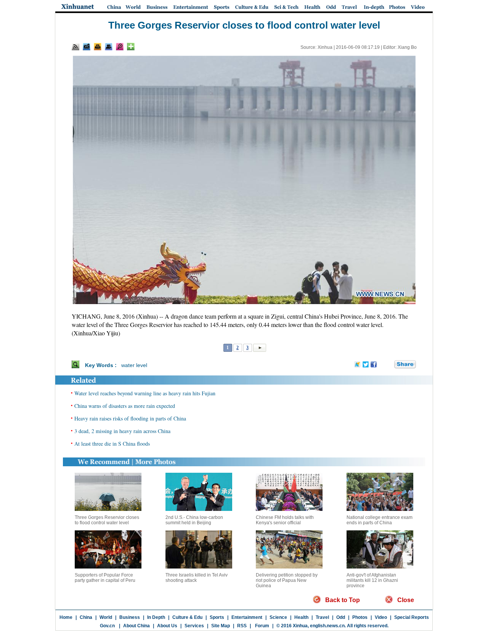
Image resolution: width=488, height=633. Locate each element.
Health (301, 617)
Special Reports (411, 617)
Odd (340, 617)
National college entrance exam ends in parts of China (380, 520)
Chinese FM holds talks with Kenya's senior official (285, 520)
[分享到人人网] (389, 364)
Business (129, 617)
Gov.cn (107, 625)
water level (134, 365)
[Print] (97, 46)
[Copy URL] (108, 46)
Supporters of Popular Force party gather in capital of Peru (105, 577)
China (86, 617)
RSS (242, 625)
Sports (217, 617)
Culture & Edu (187, 617)
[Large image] (120, 46)
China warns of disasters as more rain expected (124, 405)
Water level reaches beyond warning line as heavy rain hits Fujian (144, 393)
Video (381, 617)
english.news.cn (327, 625)
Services (194, 625)
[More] (131, 46)
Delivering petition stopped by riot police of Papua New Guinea (287, 580)
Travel (322, 617)
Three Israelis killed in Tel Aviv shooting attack (196, 577)
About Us (167, 625)
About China (136, 625)
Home (65, 617)
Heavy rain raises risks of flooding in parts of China (130, 418)
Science (278, 617)
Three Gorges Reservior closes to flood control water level (107, 520)
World (106, 617)
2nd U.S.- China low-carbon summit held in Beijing (194, 520)
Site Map (220, 625)
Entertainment (246, 617)
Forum (261, 625)
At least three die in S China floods (112, 443)
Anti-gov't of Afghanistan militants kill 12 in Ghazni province (372, 580)
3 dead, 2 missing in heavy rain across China (122, 431)
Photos (360, 617)
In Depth (156, 617)
